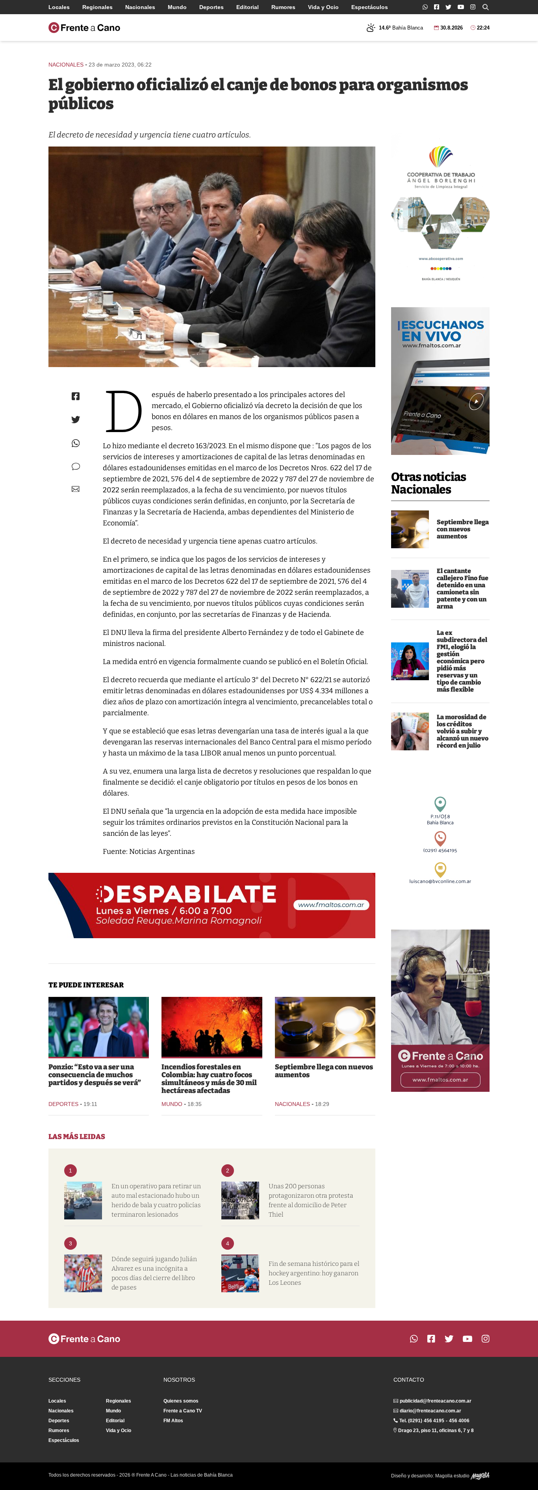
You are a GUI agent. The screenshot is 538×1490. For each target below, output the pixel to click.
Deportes (211, 7)
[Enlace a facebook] (436, 6)
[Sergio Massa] (211, 257)
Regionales (97, 7)
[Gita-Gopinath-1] (410, 661)
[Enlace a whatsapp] (425, 6)
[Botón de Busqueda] (486, 7)
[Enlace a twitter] (448, 7)
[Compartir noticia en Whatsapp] (76, 443)
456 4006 (459, 1420)
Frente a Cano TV (182, 1411)
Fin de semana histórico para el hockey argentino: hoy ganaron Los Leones (314, 1273)
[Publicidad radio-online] (440, 381)
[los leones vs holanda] (240, 1273)
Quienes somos (181, 1401)
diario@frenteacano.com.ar (430, 1411)
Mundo (177, 7)
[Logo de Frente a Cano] (84, 27)
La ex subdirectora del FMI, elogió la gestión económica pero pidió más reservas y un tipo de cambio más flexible (462, 661)
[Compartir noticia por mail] (76, 489)
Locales (59, 7)
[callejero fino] (410, 589)
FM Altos (173, 1420)
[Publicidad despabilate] (211, 905)
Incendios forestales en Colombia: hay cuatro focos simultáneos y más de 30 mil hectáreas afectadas (209, 1079)
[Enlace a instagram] (472, 6)
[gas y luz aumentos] (410, 529)
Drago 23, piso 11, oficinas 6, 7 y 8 (436, 1430)
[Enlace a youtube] (461, 7)
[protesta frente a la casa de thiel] (240, 1200)
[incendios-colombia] (211, 1027)
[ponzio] (98, 1027)
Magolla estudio (453, 1476)
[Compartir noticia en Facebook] (76, 396)
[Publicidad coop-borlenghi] (440, 210)
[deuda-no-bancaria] (410, 731)
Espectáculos (369, 7)
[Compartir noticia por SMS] (76, 466)
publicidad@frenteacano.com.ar (435, 1401)
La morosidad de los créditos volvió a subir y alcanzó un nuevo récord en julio (462, 731)
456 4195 (434, 1420)
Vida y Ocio (323, 7)
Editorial (247, 7)
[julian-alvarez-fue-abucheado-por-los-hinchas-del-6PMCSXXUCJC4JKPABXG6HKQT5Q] (83, 1273)
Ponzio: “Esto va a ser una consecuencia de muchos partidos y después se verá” (94, 1075)
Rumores (283, 7)
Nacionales (140, 7)
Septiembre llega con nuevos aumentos (463, 529)
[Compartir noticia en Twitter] (75, 419)
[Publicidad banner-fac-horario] (440, 1011)
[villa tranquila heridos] (83, 1200)
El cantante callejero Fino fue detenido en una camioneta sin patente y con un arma (462, 588)
